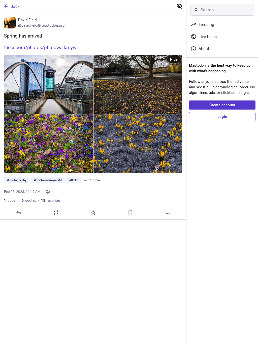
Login (222, 116)
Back (15, 6)
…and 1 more (91, 180)
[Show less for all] (179, 6)
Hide (174, 59)
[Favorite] (93, 213)
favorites (50, 200)
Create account (222, 105)
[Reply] (19, 213)
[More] (168, 213)
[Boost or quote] (56, 213)
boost (10, 200)
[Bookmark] (130, 213)
